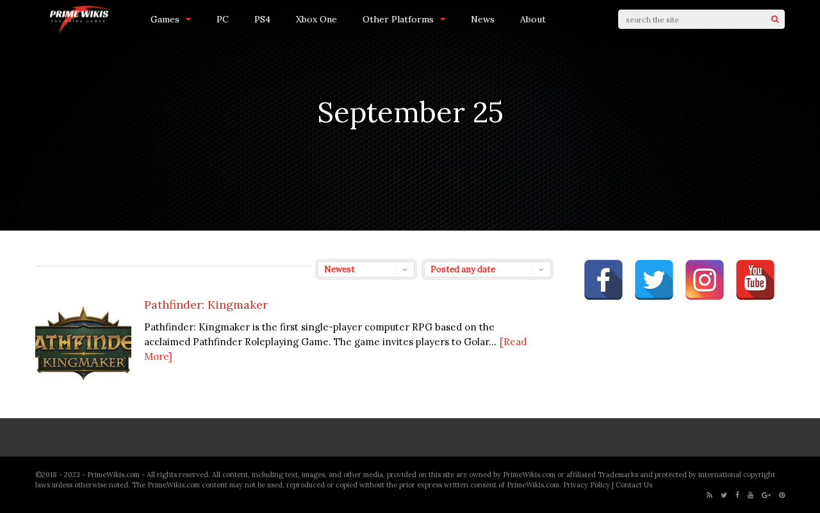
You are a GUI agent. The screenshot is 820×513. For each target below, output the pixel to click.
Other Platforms (398, 19)
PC (223, 19)
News (483, 19)
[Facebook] (737, 495)
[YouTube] (750, 495)
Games (165, 19)
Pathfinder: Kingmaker (206, 304)
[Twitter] (724, 495)
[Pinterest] (782, 495)
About (533, 19)
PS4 (262, 19)
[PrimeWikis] (80, 31)
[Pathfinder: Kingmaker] (83, 388)
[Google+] (766, 495)
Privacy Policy (586, 484)
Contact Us (634, 484)
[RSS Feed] (709, 495)
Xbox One (316, 19)
